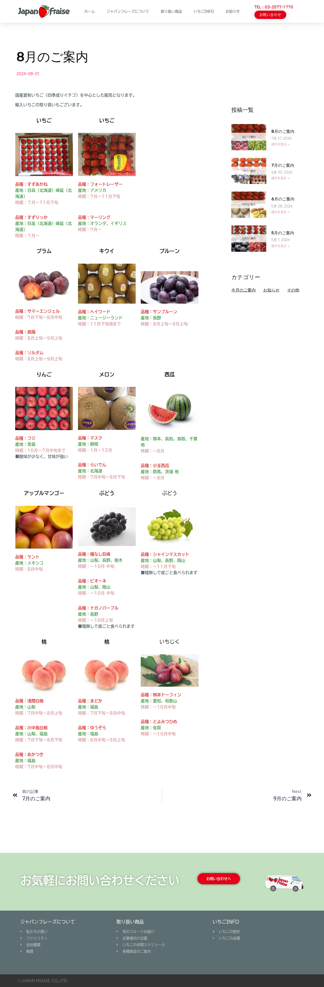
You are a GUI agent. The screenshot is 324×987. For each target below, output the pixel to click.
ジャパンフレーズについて (128, 11)
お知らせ (233, 11)
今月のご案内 (243, 290)
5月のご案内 (282, 232)
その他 (293, 290)
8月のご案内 (282, 131)
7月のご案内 (282, 165)
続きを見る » (280, 144)
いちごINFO (226, 921)
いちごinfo (204, 11)
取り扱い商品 (171, 11)
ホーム (89, 11)
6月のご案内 (282, 199)
